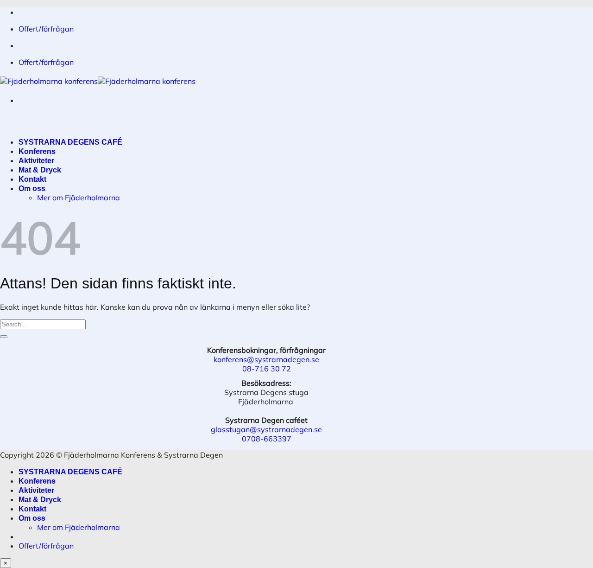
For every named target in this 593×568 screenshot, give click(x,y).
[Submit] (3, 336)
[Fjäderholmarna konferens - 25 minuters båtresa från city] (98, 81)
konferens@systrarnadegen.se (266, 359)
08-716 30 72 (266, 368)
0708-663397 (266, 438)
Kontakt (32, 179)
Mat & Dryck (40, 170)
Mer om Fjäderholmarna (78, 197)
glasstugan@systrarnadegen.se (266, 429)
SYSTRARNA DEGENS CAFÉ (70, 142)
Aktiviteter (36, 161)
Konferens (37, 151)
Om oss (32, 188)
